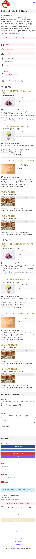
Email (5, 482)
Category (6, 71)
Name (5, 463)
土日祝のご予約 (18, 81)
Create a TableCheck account (11, 495)
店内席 (11, 74)
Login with (4, 444)
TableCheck (18, 457)
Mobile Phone (7, 474)
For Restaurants (18, 532)
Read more (18, 120)
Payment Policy (18, 541)
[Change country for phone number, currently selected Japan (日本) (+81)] (3, 477)
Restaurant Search (18, 544)
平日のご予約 (6, 81)
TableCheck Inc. (16, 548)
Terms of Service (18, 535)
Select (25, 197)
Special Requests (5, 426)
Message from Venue (7, 15)
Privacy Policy (18, 538)
